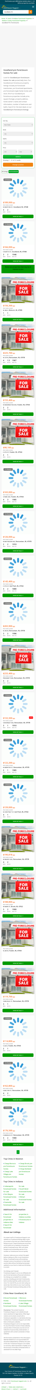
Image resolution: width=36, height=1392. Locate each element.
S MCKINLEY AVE (8, 723)
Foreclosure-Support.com (19, 1381)
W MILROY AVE (7, 859)
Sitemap (3, 1387)
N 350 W (5, 631)
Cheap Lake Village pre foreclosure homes (10, 1174)
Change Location (18, 165)
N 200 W (5, 951)
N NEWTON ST (8, 207)
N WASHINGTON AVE (10, 405)
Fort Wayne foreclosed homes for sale (9, 1197)
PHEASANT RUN (8, 678)
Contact (15, 1389)
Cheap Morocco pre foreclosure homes (9, 1166)
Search (18, 157)
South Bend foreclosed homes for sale (25, 1191)
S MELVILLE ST (7, 1001)
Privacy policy (6, 1389)
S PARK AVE (6, 497)
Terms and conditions (16, 1387)
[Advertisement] (18, 48)
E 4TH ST (6, 452)
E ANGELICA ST (8, 1135)
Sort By (5, 121)
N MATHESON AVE (9, 541)
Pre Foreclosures (13, 171)
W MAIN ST (6, 906)
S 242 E (5, 1046)
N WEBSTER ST (8, 767)
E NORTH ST (7, 252)
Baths (5, 139)
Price (4, 148)
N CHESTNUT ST (8, 812)
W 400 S (5, 310)
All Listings (5, 171)
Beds (4, 130)
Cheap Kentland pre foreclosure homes (25, 1171)
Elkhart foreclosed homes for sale (25, 1199)
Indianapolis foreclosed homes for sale (9, 1189)
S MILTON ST (7, 1090)
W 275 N (5, 357)
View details (17, 216)
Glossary (23, 1389)
